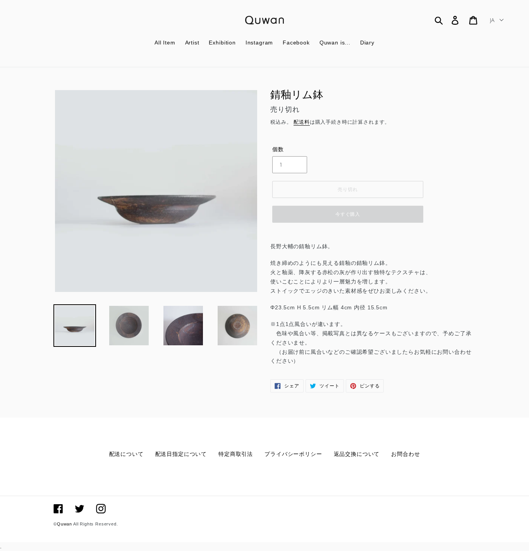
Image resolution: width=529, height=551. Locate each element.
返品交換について (357, 454)
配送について (126, 454)
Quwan (64, 524)
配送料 (302, 122)
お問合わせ (405, 454)
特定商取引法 (235, 454)
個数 (278, 149)
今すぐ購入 (348, 214)
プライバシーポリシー (293, 454)
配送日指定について (181, 454)
